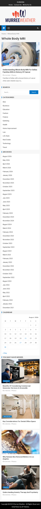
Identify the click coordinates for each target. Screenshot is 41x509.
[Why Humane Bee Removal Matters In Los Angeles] (20, 442)
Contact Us (17, 5)
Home (11, 5)
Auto (4, 102)
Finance (5, 117)
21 (25, 338)
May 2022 (6, 293)
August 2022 (7, 281)
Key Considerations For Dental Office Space (19, 421)
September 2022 (8, 277)
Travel (5, 147)
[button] (8, 28)
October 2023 (7, 243)
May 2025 (6, 205)
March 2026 (7, 168)
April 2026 (6, 164)
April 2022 (6, 296)
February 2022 (8, 300)
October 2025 (7, 187)
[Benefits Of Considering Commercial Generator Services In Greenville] (20, 371)
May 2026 (6, 160)
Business (6, 106)
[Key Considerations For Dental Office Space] (20, 407)
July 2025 (6, 198)
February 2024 (8, 232)
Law (4, 132)
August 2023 (7, 251)
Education (6, 109)
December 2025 (8, 179)
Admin (14, 75)
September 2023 (8, 247)
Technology (7, 143)
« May (5, 353)
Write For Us (27, 5)
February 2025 (8, 213)
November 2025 (8, 183)
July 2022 (6, 285)
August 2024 (7, 224)
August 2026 (7, 156)
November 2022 (8, 270)
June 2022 (6, 289)
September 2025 (8, 190)
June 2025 (6, 202)
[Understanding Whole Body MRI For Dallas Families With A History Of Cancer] (20, 54)
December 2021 (8, 308)
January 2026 (7, 175)
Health (6, 64)
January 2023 (7, 262)
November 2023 (8, 240)
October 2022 (7, 274)
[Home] (4, 28)
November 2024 (8, 221)
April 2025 (6, 209)
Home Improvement (10, 128)
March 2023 (7, 255)
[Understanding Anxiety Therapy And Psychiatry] (20, 477)
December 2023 (8, 236)
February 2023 (8, 258)
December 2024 (8, 217)
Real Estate (7, 140)
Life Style (6, 136)
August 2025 (7, 194)
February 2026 (8, 172)
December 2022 (8, 266)
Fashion (5, 113)
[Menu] (8, 28)
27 (20, 343)
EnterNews (15, 507)
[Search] (38, 28)
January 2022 (7, 304)
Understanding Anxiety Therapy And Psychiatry (20, 492)
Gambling (6, 121)
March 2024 (7, 228)
